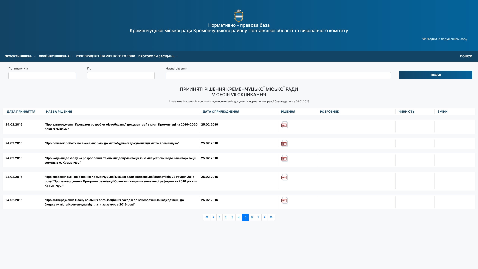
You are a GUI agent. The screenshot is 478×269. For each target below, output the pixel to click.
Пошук (436, 75)
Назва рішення (176, 68)
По (89, 68)
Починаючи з (18, 68)
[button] (20, 56)
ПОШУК (466, 56)
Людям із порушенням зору (446, 39)
